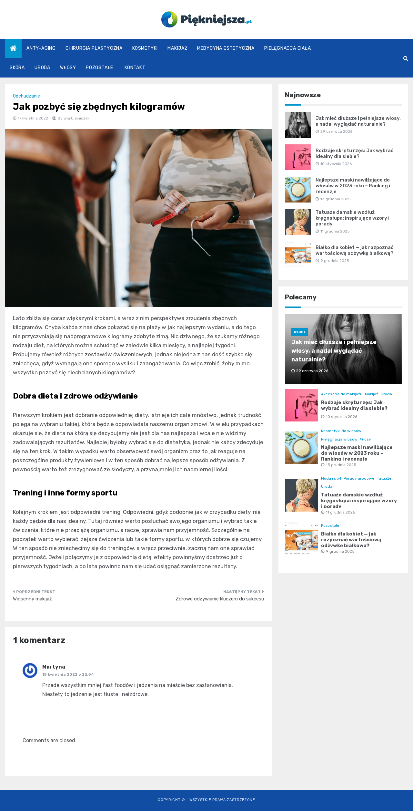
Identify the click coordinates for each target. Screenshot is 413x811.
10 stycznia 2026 (341, 416)
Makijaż (177, 48)
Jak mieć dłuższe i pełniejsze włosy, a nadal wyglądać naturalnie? (358, 121)
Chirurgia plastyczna (94, 48)
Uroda (42, 67)
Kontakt (135, 67)
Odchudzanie (26, 96)
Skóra (17, 67)
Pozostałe (99, 67)
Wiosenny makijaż (32, 599)
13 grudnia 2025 (341, 465)
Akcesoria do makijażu (341, 394)
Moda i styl (331, 478)
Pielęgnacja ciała (287, 48)
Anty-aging (41, 48)
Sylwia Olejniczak (73, 118)
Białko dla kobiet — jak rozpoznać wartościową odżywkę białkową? (355, 250)
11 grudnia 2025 (340, 512)
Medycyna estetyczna (226, 48)
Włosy (68, 67)
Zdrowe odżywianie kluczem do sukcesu (220, 599)
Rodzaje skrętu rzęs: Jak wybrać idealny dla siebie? (355, 153)
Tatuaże (384, 478)
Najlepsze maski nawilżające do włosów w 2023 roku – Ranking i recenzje (353, 185)
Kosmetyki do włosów (341, 431)
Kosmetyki (145, 48)
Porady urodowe (359, 478)
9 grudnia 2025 (340, 551)
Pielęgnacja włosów (339, 439)
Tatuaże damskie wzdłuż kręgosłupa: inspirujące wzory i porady (352, 218)
